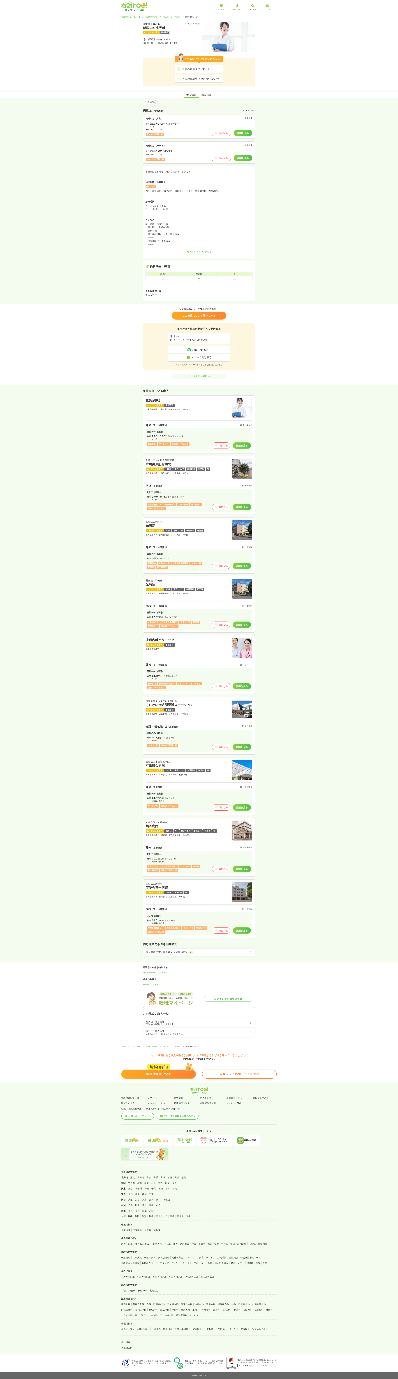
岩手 (155, 1177)
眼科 (194, 1309)
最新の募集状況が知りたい (197, 69)
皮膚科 (216, 1309)
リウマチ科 (126, 1315)
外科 (233, 1304)
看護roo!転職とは (130, 1097)
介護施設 (233, 1257)
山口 (158, 1205)
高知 (151, 1210)
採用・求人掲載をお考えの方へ (179, 1116)
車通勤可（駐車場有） (152, 984)
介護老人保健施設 (130, 1263)
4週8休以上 (143, 1329)
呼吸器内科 (159, 1304)
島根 (151, 1205)
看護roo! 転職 (151, 17)
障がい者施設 (221, 1263)
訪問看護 (184, 1243)
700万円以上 (191, 1276)
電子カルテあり (260, 1329)
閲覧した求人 (128, 1103)
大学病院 (137, 1257)
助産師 (156, 1230)
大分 (165, 1216)
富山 (146, 1183)
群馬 (174, 1188)
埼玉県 (166, 17)
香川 (137, 1210)
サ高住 (209, 1263)
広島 (130, 1205)
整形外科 (153, 1309)
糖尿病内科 (223, 1304)
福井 (160, 1183)
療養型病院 (163, 1257)
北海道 (140, 1177)
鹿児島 (180, 1216)
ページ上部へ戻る (197, 376)
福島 (183, 1177)
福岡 (137, 1216)
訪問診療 (241, 1243)
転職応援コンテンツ (184, 1103)
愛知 (130, 1194)
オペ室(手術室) (142, 1243)
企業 (265, 1263)
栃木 (167, 1188)
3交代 (132, 1290)
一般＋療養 (149, 1257)
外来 (130, 1243)
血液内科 (199, 1304)
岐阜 (137, 1194)
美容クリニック (207, 1257)
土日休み (156, 1329)
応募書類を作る (234, 1097)
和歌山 (166, 1199)
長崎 (151, 1216)
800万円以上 (207, 1276)
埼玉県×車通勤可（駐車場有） (156, 972)
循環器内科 (186, 1304)
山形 (176, 1177)
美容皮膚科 (138, 1304)
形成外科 (164, 1309)
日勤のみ (142, 1290)
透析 (175, 1243)
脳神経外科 (140, 1309)
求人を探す (205, 1097)
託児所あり (221, 1329)
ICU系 (167, 1243)
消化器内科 (172, 1304)
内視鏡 (252, 1243)
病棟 (123, 1243)
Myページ (152, 1097)
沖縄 (188, 1216)
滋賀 (151, 1199)
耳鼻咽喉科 (205, 1309)
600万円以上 (175, 1276)
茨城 (160, 1188)
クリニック (191, 1257)
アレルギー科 (167, 1315)
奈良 (158, 1199)
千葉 (153, 1188)
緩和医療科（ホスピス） (188, 1315)
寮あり (209, 1329)
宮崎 (172, 1216)
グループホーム (195, 1263)
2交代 (124, 1290)
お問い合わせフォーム (139, 1116)
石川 (153, 1183)
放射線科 (259, 1309)
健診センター (237, 1263)
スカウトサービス (157, 1103)
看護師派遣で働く (209, 1103)
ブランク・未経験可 (239, 1329)
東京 (130, 1188)
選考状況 (178, 1097)
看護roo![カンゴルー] (130, 17)
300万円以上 (128, 1276)
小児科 (175, 1309)
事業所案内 (126, 1347)
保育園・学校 (228, 1243)
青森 (148, 1177)
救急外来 (157, 1243)
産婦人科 (185, 1309)
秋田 (169, 1177)
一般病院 (125, 1257)
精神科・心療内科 (243, 1309)
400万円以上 (143, 1276)
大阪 (130, 1199)
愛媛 (144, 1210)
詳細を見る (243, 132)
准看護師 (137, 1230)
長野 (174, 1183)
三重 (151, 1194)
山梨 (167, 1183)
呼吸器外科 (244, 1304)
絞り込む (151, 102)
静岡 (144, 1194)
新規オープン (128, 1329)
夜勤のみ (154, 1290)
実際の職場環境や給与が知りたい (201, 78)
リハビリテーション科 (146, 1315)
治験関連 (262, 1243)
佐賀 (144, 1216)
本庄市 (177, 17)
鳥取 (144, 1205)
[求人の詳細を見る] (199, 424)
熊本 (158, 1216)
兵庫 (144, 1199)
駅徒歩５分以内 (171, 1329)
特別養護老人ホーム (251, 1257)
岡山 (137, 1205)
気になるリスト (261, 1097)
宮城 (162, 1177)
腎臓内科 (210, 1304)
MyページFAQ (234, 1103)
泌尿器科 (226, 1309)
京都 (137, 1199)
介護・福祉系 (198, 1243)
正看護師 (125, 1230)
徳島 (130, 1210)
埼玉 (146, 1188)
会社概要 (125, 1342)
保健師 (147, 1230)
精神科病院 (177, 1257)
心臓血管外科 (259, 1304)
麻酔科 (269, 1309)
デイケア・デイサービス (172, 1263)
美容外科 (125, 1304)
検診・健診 (213, 1243)
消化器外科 (126, 1309)
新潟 (139, 1183)
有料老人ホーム (149, 1263)
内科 (148, 1304)
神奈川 (138, 1188)
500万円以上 (160, 1276)
